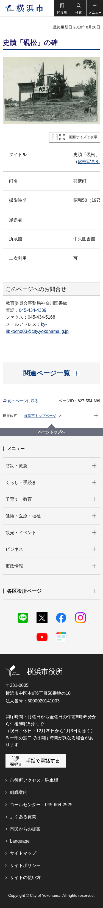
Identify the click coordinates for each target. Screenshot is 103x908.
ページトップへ (51, 432)
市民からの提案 (25, 829)
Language (20, 841)
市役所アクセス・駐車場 (34, 780)
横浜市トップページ (40, 416)
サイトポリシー (25, 865)
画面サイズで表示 (83, 137)
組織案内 (18, 792)
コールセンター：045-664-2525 (41, 804)
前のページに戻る (23, 401)
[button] (62, 8)
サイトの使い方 (25, 877)
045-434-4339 (32, 310)
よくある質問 (23, 816)
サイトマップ (23, 853)
